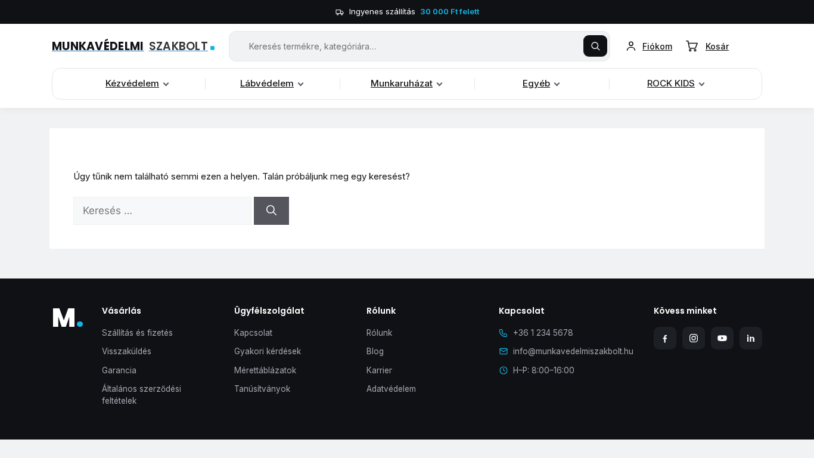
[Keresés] (595, 46)
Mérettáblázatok (265, 370)
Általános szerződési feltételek (141, 395)
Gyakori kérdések (267, 351)
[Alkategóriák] (165, 84)
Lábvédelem (267, 83)
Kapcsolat (253, 333)
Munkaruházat (402, 83)
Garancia (119, 370)
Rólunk (379, 333)
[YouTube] (722, 338)
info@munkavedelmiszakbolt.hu (573, 351)
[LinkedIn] (751, 338)
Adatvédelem (391, 389)
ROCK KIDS (671, 83)
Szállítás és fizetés (137, 333)
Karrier (379, 370)
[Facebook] (665, 338)
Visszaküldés (126, 351)
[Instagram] (693, 338)
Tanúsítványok (262, 389)
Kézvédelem (132, 83)
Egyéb (536, 83)
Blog (375, 351)
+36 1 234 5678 (543, 333)
